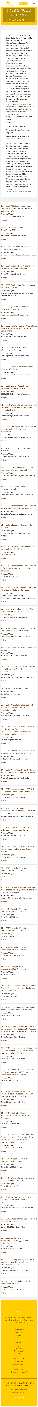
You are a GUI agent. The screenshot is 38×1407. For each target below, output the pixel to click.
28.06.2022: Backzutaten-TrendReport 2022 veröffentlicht (17, 367)
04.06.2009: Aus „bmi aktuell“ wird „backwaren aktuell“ (15, 1282)
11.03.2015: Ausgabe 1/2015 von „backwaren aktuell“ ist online (14, 929)
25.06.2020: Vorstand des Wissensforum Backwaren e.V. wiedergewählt (18, 468)
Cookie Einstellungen (19, 1397)
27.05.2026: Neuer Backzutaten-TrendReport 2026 (14, 228)
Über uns (18, 1333)
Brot (19, 1346)
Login (21, 3)
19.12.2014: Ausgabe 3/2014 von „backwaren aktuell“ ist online (14, 948)
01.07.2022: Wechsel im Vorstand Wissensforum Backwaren (15, 348)
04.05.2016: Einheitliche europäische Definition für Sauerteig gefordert (16, 828)
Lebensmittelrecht (18, 1362)
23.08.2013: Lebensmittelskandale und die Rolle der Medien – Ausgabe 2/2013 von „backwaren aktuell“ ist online (19, 1050)
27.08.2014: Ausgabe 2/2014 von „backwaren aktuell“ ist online (14, 967)
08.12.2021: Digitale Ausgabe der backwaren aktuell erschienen (15, 387)
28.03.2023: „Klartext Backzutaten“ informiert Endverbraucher (15, 307)
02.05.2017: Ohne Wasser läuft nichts (17, 688)
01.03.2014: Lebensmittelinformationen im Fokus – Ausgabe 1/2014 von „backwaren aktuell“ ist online (19, 988)
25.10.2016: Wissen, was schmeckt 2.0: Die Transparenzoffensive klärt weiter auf (19, 751)
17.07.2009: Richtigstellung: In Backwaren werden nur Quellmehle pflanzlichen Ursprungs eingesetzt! (18, 1262)
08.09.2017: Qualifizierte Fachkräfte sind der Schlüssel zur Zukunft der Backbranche (18, 669)
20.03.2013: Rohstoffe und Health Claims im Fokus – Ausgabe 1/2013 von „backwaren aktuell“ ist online (18, 1072)
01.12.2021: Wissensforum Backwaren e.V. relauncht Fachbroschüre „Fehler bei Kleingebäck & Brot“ (19, 407)
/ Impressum (13, 1383)
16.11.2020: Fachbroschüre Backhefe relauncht (16, 449)
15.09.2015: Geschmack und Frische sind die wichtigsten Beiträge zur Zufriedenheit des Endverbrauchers (18, 889)
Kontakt (6, 1383)
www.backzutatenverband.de (19, 1390)
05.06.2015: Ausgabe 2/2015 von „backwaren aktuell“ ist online (14, 910)
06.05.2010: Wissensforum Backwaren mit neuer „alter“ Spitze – (19, 1220)
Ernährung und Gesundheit (19, 1364)
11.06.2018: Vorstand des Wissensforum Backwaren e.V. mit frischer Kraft (18, 610)
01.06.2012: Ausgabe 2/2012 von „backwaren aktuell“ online (14, 1160)
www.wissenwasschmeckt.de (19, 1392)
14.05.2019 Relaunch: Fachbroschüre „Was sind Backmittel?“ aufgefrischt (19, 547)
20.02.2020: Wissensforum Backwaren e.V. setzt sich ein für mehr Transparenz (19, 507)
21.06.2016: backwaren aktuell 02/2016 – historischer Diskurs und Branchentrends (18, 790)
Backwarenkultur (18, 1369)
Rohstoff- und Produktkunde (18, 1367)
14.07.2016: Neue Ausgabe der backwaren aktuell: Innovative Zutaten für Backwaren (18, 771)
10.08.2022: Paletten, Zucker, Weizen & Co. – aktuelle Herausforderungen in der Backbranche (19, 328)
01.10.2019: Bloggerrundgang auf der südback (16, 526)
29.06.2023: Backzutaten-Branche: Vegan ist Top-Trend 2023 (18, 286)
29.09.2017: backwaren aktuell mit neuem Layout (18, 648)
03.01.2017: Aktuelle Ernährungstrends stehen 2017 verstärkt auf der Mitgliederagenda (17, 707)
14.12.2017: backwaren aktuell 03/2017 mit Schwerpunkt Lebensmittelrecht (19, 629)
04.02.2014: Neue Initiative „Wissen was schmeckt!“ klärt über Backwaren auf (18, 1008)
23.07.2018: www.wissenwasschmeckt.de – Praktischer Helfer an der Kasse (18, 588)
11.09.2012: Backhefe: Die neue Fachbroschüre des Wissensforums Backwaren (16, 1115)
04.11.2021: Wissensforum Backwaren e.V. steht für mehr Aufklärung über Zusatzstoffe (19, 429)
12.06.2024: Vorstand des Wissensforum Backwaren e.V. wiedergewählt (18, 267)
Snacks (18, 1354)
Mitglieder (18, 1338)
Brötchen (18, 1348)
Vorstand (18, 1335)
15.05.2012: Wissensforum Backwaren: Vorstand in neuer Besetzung (17, 1179)
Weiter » (4, 220)
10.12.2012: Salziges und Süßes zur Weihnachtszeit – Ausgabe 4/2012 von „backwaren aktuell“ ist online (17, 1093)
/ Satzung (30, 1383)
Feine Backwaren (18, 1351)
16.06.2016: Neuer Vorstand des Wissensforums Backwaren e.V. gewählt (18, 809)
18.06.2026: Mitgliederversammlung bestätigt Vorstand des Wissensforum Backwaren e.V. (17, 208)
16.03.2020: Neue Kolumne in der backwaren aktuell (15, 487)
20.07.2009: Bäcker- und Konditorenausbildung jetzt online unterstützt (15, 1240)
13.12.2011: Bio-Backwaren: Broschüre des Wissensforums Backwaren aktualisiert (17, 1199)
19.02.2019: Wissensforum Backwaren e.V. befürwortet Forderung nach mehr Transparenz (19, 568)
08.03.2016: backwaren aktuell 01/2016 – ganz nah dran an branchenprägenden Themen (18, 849)
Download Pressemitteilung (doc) (18, 192)
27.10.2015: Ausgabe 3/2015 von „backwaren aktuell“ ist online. (14, 869)
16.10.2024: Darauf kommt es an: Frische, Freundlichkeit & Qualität (18, 247)
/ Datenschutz (22, 1383)
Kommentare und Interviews (18, 1372)
